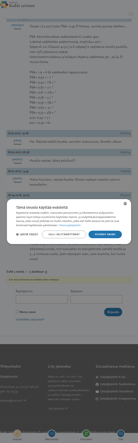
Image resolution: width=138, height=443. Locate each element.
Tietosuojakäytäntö (70, 225)
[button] (27, 234)
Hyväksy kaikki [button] (105, 234)
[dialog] (69, 221)
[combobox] (125, 203)
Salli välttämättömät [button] (64, 234)
